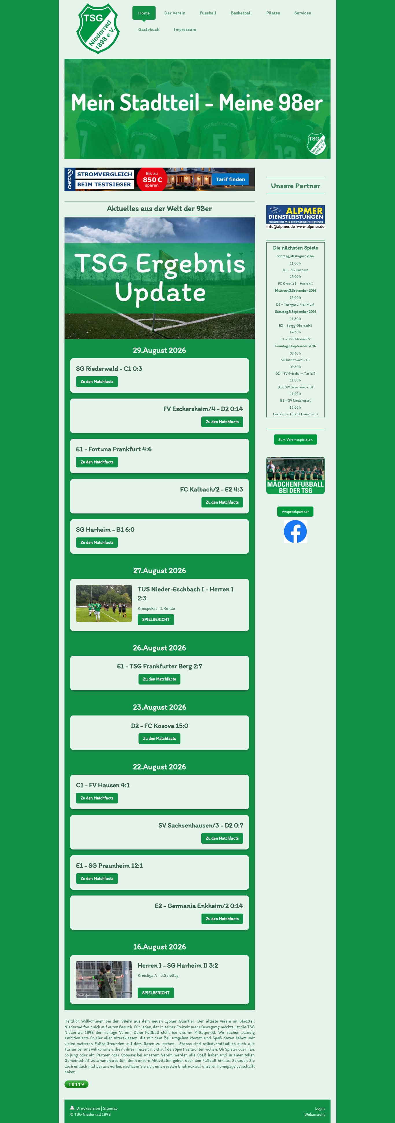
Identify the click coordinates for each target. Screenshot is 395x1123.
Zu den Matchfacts (97, 381)
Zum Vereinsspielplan (295, 439)
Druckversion (88, 1108)
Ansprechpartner (295, 511)
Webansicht (314, 1114)
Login (320, 1108)
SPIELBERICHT (155, 619)
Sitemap (110, 1108)
